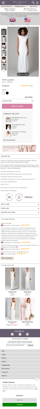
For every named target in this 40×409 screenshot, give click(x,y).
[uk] (12, 22)
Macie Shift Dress (27, 322)
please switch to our (23, 15)
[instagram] (27, 334)
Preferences (19, 395)
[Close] (30, 16)
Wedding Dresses (20, 6)
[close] (36, 379)
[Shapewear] (19, 152)
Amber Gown (12, 292)
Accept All (20, 404)
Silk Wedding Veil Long (19, 117)
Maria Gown (27, 292)
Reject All (19, 400)
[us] (27, 22)
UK (12, 24)
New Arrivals (33, 6)
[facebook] (12, 334)
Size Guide (29, 97)
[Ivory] (3, 93)
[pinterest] (20, 334)
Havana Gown (12, 322)
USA (27, 24)
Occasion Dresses (6, 6)
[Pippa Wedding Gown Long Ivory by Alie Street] (4, 32)
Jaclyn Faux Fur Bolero (19, 132)
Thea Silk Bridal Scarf (18, 124)
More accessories (9, 140)
